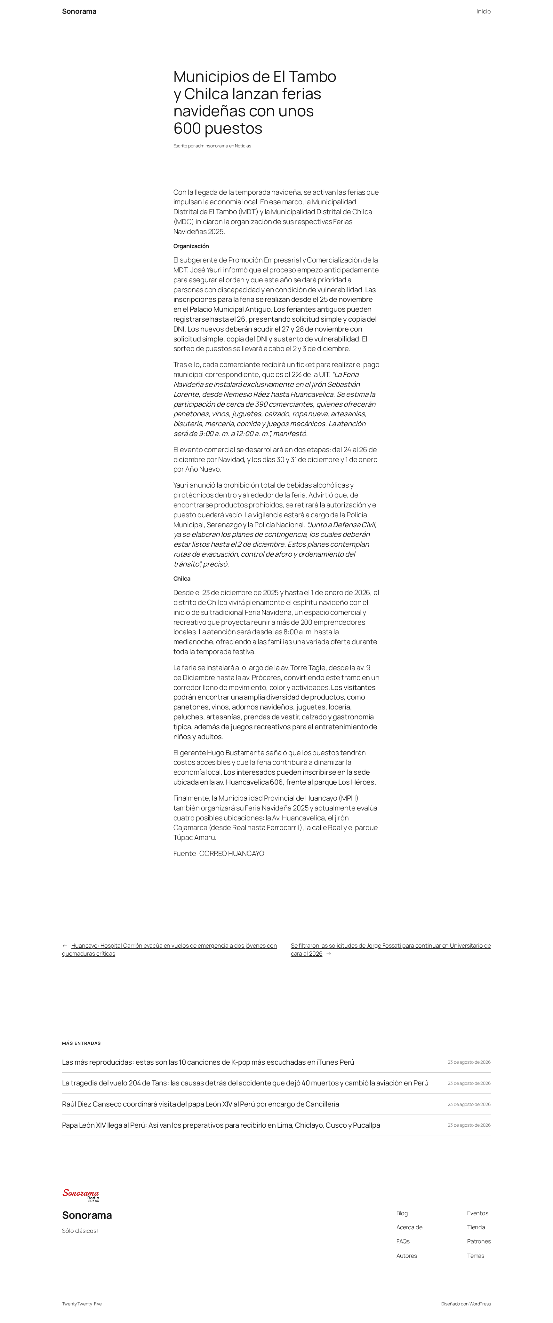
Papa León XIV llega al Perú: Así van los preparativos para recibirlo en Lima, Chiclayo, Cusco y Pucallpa (221, 1125)
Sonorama (79, 11)
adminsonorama (212, 146)
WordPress (480, 1304)
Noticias (243, 146)
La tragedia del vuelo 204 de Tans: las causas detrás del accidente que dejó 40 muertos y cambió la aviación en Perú (245, 1083)
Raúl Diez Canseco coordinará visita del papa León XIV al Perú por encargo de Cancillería (200, 1104)
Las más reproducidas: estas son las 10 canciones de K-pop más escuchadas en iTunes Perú (208, 1062)
